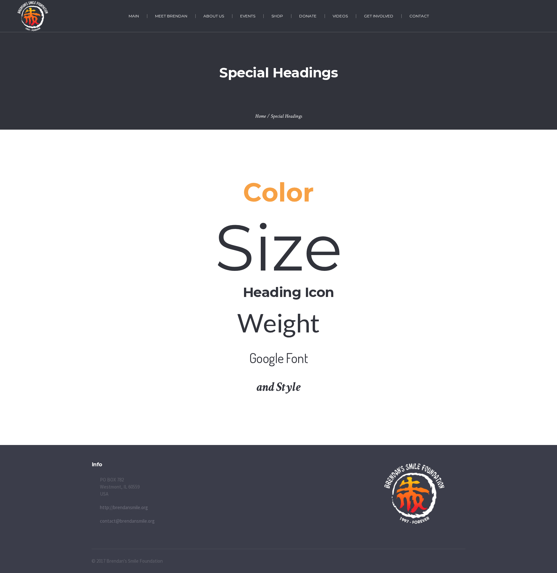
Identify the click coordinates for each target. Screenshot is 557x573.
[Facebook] (530, 16)
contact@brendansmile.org (127, 521)
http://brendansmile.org (124, 507)
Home (260, 116)
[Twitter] (537, 16)
